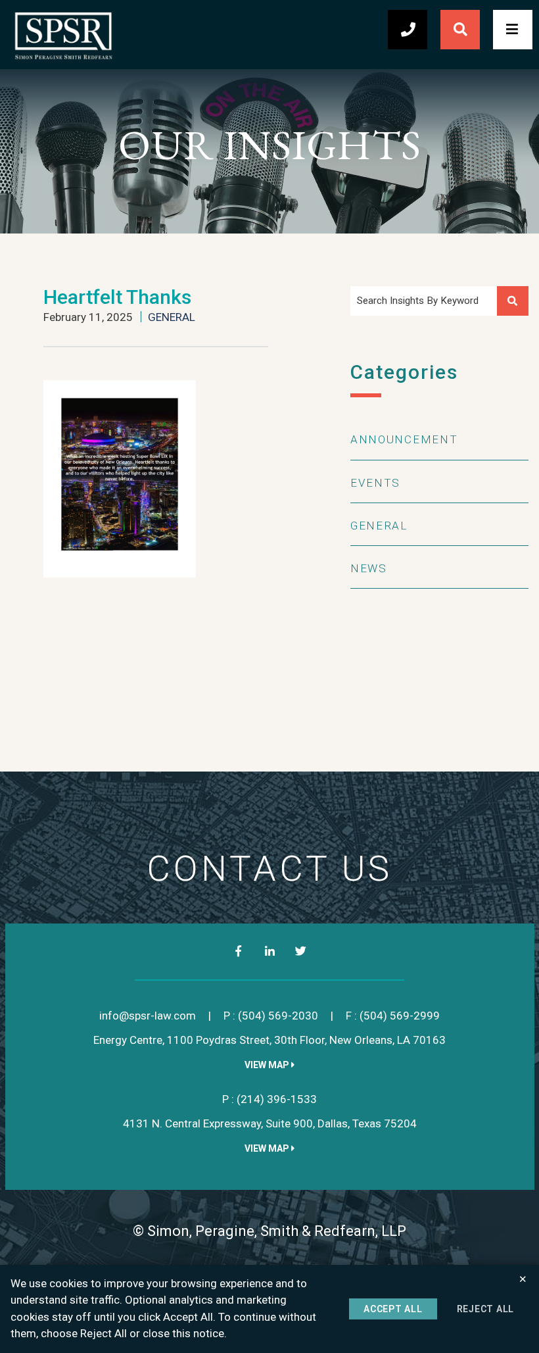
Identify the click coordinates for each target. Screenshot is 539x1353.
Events (375, 482)
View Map (268, 1065)
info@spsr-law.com (147, 1015)
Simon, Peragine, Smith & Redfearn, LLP (276, 1230)
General (171, 317)
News (368, 568)
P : (270, 1015)
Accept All (393, 1309)
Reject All (486, 1309)
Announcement (403, 439)
